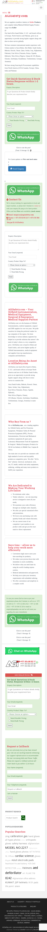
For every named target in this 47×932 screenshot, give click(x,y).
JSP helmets (21, 882)
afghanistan (33, 843)
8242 (8, 878)
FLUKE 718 (30, 873)
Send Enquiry (18, 169)
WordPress (37, 930)
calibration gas (18, 836)
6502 (23, 840)
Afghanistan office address (24, 878)
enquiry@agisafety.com (24, 215)
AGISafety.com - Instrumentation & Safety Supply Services (20, 927)
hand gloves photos (19, 851)
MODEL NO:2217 (16, 848)
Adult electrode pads (23, 860)
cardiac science (24, 856)
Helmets (27, 868)
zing (7, 836)
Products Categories (18, 906)
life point (9, 886)
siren (17, 886)
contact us (37, 206)
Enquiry (33, 906)
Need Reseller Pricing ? (23, 675)
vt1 (23, 873)
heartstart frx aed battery (16, 863)
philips (19, 868)
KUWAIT (9, 882)
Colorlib (22, 930)
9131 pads (33, 882)
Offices (11, 856)
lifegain (8, 860)
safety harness (19, 843)
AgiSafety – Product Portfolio (29, 902)
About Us (10, 902)
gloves (37, 856)
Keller (32, 22)
